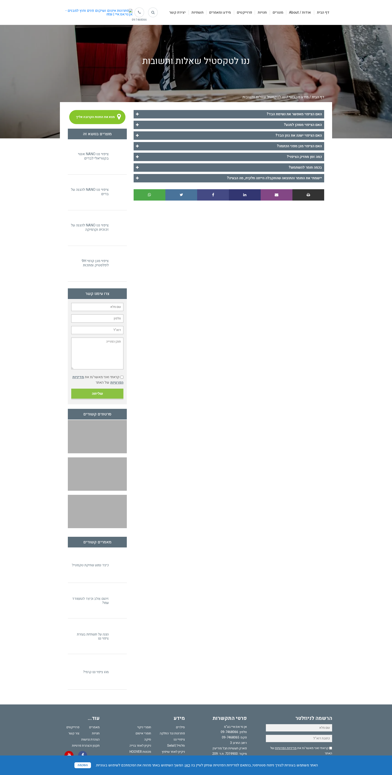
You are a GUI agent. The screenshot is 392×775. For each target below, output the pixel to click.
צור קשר (73, 733)
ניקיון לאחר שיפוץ (173, 751)
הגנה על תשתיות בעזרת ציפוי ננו (93, 636)
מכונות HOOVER (140, 751)
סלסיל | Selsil (176, 745)
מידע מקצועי (299, 97)
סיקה (147, 739)
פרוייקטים (244, 12)
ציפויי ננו (179, 739)
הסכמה (83, 765)
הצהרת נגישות (90, 739)
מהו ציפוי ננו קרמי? (96, 672)
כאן (187, 765)
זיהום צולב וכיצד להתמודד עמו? (90, 601)
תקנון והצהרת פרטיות (86, 745)
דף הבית (323, 12)
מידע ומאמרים (220, 12)
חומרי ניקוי (144, 727)
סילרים (180, 727)
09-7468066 (229, 732)
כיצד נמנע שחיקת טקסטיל (90, 565)
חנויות (262, 12)
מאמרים (94, 727)
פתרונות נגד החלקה (172, 733)
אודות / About (300, 12)
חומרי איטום (143, 733)
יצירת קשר (177, 12)
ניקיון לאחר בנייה (140, 745)
